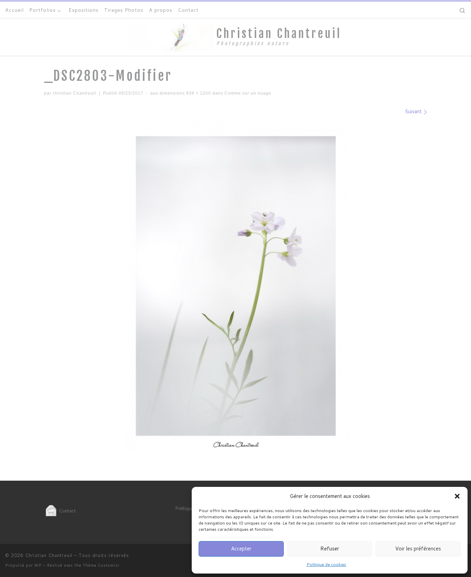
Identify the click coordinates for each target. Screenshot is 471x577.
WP (38, 565)
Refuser (329, 548)
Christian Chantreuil (48, 555)
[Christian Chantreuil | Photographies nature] (171, 36)
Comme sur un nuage (247, 93)
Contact (67, 510)
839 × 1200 (198, 93)
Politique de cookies (326, 564)
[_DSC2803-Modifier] (235, 286)
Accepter (241, 548)
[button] (457, 496)
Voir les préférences (418, 548)
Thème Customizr (101, 565)
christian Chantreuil (74, 93)
